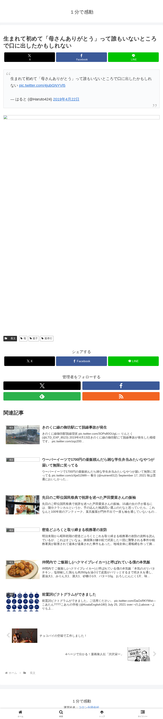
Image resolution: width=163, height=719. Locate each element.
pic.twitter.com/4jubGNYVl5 (42, 85)
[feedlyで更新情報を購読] (42, 396)
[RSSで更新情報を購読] (121, 396)
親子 (35, 338)
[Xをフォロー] (42, 385)
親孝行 (48, 338)
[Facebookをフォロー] (121, 385)
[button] (150, 601)
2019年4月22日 (66, 99)
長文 (12, 338)
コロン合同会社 (89, 707)
